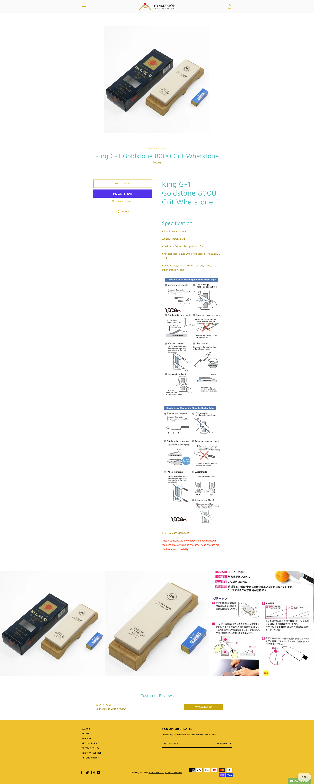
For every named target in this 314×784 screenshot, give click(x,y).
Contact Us (300, 781)
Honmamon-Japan (156, 772)
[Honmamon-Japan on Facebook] (81, 772)
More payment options (122, 201)
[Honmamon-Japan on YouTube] (98, 772)
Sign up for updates (177, 729)
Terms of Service (92, 753)
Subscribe (222, 744)
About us (87, 733)
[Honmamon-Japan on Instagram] (93, 772)
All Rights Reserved (173, 772)
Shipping (87, 738)
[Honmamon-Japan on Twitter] (87, 772)
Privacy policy (90, 748)
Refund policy (90, 757)
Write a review (203, 707)
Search (86, 728)
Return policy (90, 743)
